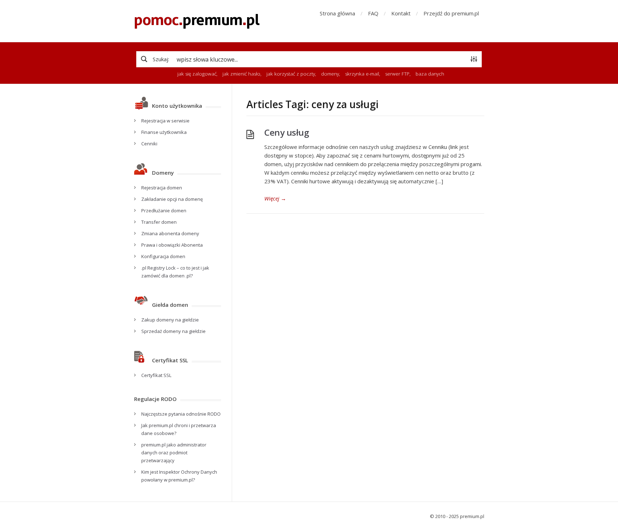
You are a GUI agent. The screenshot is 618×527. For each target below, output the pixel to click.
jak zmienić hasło (241, 74)
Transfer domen (159, 222)
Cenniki (149, 143)
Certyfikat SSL (156, 375)
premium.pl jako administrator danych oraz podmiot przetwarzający (173, 452)
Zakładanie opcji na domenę (172, 199)
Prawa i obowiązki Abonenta (172, 245)
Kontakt (401, 13)
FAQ (373, 13)
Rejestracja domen (161, 187)
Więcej (275, 198)
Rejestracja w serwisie (165, 120)
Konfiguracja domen (163, 256)
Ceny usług (286, 132)
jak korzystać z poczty (290, 74)
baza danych (430, 74)
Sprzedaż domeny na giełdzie (173, 331)
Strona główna (337, 13)
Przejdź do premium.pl (451, 13)
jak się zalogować (196, 74)
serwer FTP (397, 74)
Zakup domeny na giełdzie (170, 319)
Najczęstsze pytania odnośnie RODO (181, 414)
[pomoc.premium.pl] (197, 21)
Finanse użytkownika (164, 132)
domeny (330, 74)
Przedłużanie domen (163, 210)
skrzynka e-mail (362, 74)
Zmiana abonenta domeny (170, 233)
